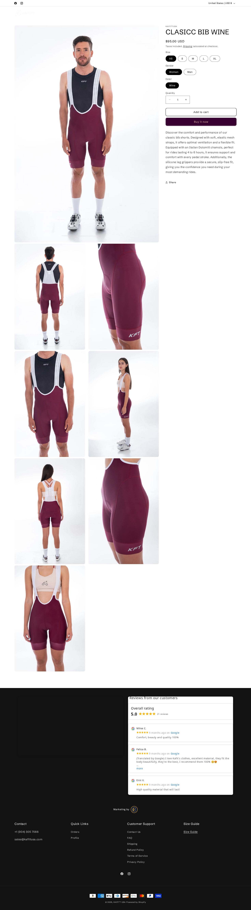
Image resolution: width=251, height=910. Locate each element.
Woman (173, 71)
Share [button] (172, 182)
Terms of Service (137, 855)
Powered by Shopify (136, 902)
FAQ (129, 837)
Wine (172, 85)
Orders (75, 831)
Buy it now (201, 121)
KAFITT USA (120, 902)
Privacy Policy (136, 861)
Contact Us (134, 831)
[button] (52, 12)
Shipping (187, 46)
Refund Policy (135, 849)
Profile (75, 837)
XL (215, 58)
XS (171, 58)
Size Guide (191, 831)
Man (190, 71)
